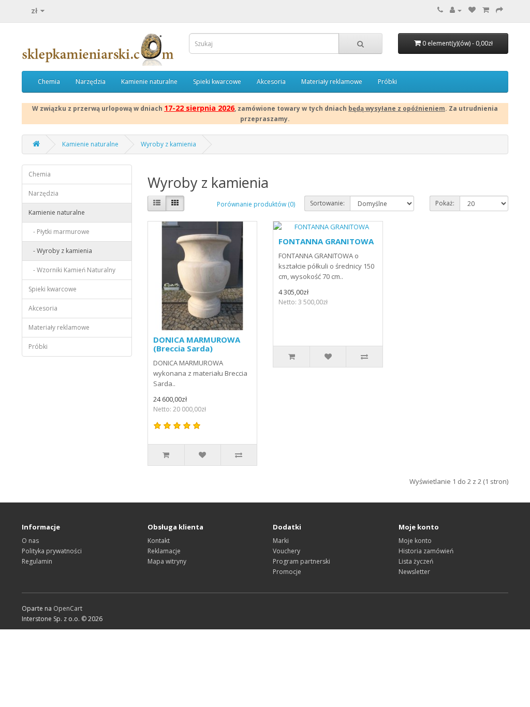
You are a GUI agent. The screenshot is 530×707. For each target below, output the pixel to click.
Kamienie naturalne (149, 81)
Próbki (387, 81)
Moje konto (415, 540)
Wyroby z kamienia (168, 144)
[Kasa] (499, 10)
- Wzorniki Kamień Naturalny (71, 270)
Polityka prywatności (52, 551)
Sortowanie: (327, 203)
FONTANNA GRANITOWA (326, 241)
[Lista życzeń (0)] (472, 10)
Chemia (49, 81)
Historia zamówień (426, 551)
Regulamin (37, 561)
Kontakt (159, 540)
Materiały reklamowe (331, 81)
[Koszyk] (485, 10)
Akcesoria (271, 81)
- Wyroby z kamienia (60, 250)
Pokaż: (444, 203)
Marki (281, 540)
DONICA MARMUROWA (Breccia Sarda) (196, 344)
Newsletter (414, 571)
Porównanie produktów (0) (256, 204)
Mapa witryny (167, 561)
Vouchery (286, 551)
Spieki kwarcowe (217, 81)
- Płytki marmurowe (59, 231)
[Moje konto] (456, 10)
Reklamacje (164, 551)
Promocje (287, 571)
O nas (30, 540)
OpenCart (67, 608)
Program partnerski (301, 561)
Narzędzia (91, 81)
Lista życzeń (416, 561)
